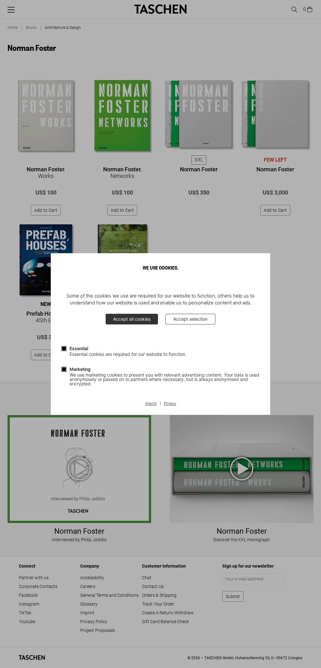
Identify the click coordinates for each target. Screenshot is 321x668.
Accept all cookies (131, 319)
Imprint (151, 403)
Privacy (170, 403)
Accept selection (190, 319)
